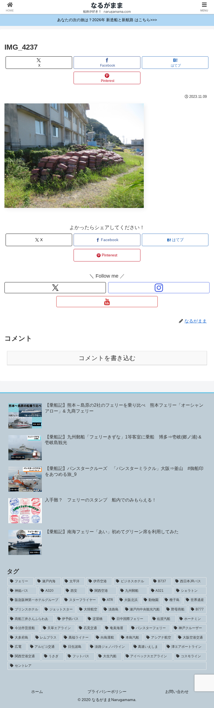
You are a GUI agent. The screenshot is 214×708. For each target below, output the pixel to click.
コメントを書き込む (107, 358)
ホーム (37, 692)
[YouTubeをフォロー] (107, 301)
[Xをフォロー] (55, 287)
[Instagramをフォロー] (159, 287)
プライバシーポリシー (107, 692)
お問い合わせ (177, 692)
